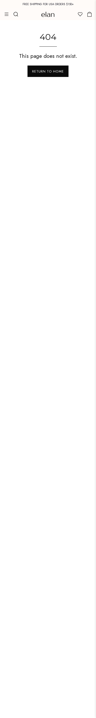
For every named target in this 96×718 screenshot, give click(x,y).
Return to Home (48, 71)
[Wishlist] (80, 14)
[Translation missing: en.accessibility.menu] (6, 14)
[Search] (16, 14)
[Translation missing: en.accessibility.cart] (89, 14)
